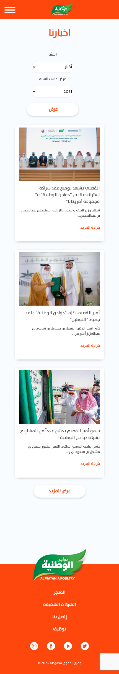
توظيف (59, 629)
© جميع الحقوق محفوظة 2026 (59, 663)
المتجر (60, 592)
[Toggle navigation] (10, 10)
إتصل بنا (59, 616)
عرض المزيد (60, 491)
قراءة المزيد (90, 228)
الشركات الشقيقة (59, 604)
